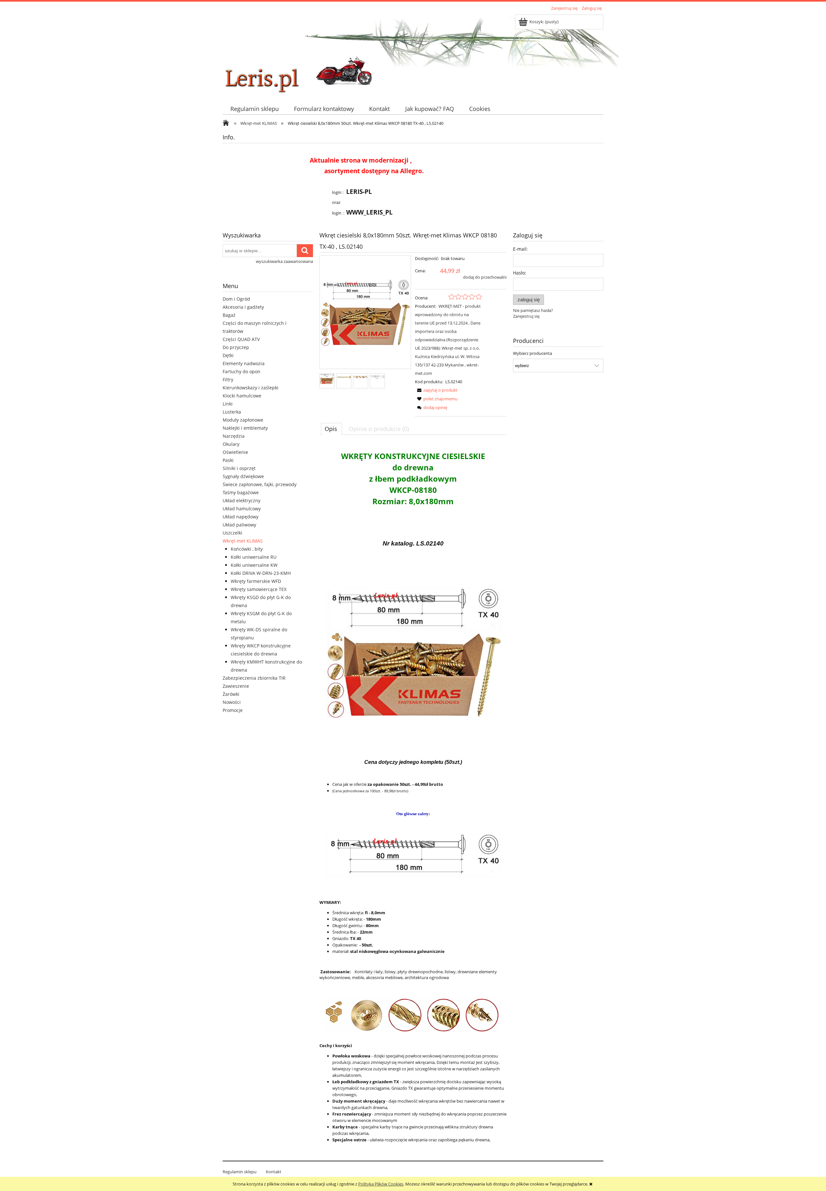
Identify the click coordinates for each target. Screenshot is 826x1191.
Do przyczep (236, 347)
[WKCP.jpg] (344, 376)
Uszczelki (232, 533)
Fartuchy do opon (241, 371)
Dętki (228, 355)
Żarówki (231, 694)
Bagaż (229, 315)
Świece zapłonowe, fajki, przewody (260, 484)
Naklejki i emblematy (245, 428)
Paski (228, 460)
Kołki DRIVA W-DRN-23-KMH (261, 573)
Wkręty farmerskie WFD (256, 581)
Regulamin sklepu (240, 1172)
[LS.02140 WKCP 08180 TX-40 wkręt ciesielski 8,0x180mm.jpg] (327, 378)
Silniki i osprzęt (239, 468)
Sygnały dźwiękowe (243, 476)
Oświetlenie (235, 452)
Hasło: (519, 273)
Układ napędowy (240, 517)
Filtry (228, 379)
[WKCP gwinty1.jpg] (360, 376)
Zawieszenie (236, 686)
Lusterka (232, 412)
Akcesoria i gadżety (243, 307)
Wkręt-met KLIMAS (243, 541)
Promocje (233, 710)
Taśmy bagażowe (241, 492)
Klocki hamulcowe (242, 396)
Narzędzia (234, 436)
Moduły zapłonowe (243, 420)
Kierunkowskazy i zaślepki (250, 388)
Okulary (231, 444)
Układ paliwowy (239, 525)
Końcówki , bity (247, 549)
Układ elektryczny (241, 500)
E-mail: (520, 249)
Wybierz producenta (532, 353)
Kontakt (273, 1172)
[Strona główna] (271, 54)
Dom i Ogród (236, 299)
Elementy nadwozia (244, 363)
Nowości (232, 702)
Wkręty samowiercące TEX (259, 589)
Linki (228, 404)
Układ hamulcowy (242, 508)
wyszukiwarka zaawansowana (284, 261)
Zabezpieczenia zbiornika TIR (254, 678)
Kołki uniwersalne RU (254, 557)
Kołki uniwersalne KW (254, 565)
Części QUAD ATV (241, 339)
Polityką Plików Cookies (380, 1184)
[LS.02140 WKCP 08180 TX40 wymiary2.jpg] (377, 376)
